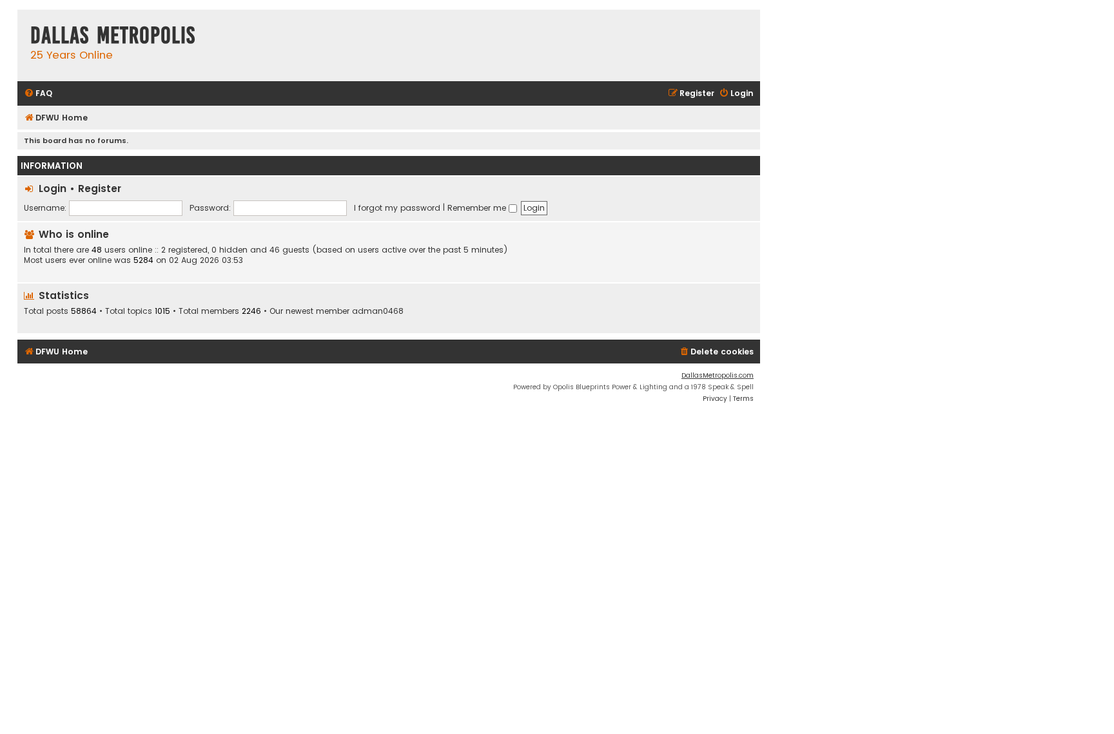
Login (52, 188)
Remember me (478, 207)
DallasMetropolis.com (717, 375)
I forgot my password (397, 207)
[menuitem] (38, 93)
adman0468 (378, 311)
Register (99, 188)
